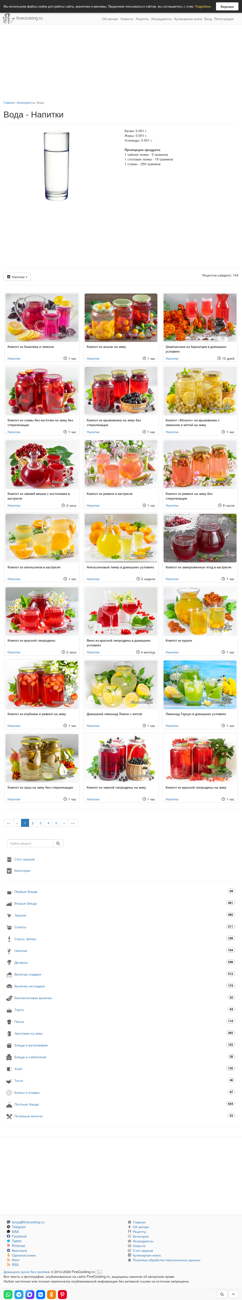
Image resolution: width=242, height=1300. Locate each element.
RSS (15, 1264)
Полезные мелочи (123, 1115)
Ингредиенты (161, 18)
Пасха (123, 1021)
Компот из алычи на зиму (106, 346)
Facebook (19, 1236)
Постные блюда (123, 1103)
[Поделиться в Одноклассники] (51, 1294)
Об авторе (110, 18)
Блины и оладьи (123, 1092)
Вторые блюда (123, 903)
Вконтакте (19, 1250)
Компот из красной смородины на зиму (196, 787)
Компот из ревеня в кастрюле (110, 493)
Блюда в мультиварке (123, 1044)
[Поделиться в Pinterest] (62, 1294)
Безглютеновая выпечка (123, 997)
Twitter (17, 1241)
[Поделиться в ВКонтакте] (40, 1294)
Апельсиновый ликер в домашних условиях (120, 567)
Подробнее (203, 6)
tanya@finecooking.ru (28, 1222)
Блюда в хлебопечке (123, 1056)
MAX (15, 1231)
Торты (123, 1009)
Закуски (123, 914)
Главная (9, 102)
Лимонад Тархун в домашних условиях (196, 713)
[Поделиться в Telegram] (18, 1294)
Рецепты (142, 18)
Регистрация (224, 18)
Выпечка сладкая (123, 974)
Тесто (123, 1080)
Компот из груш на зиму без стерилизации (40, 787)
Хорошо (227, 6)
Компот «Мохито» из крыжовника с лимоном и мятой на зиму (193, 422)
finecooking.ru (29, 18)
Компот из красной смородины (31, 640)
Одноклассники (24, 1255)
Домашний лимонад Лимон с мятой (114, 713)
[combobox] (30, 843)
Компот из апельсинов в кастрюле (34, 567)
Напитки (18, 276)
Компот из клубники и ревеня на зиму (37, 713)
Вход (208, 18)
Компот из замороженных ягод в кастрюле (198, 567)
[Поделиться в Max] (29, 1294)
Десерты (123, 962)
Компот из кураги (179, 640)
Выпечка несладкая (123, 985)
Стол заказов (24, 859)
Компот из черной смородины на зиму (116, 787)
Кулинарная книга (188, 18)
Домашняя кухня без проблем (27, 1271)
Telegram (19, 1226)
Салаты (123, 926)
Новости (127, 18)
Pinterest (18, 1245)
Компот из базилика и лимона (31, 346)
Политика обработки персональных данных (166, 1259)
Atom (16, 1259)
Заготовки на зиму (123, 1033)
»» (73, 823)
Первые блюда (123, 891)
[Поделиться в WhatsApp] (8, 1294)
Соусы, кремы (123, 938)
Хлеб (123, 1068)
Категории (22, 870)
